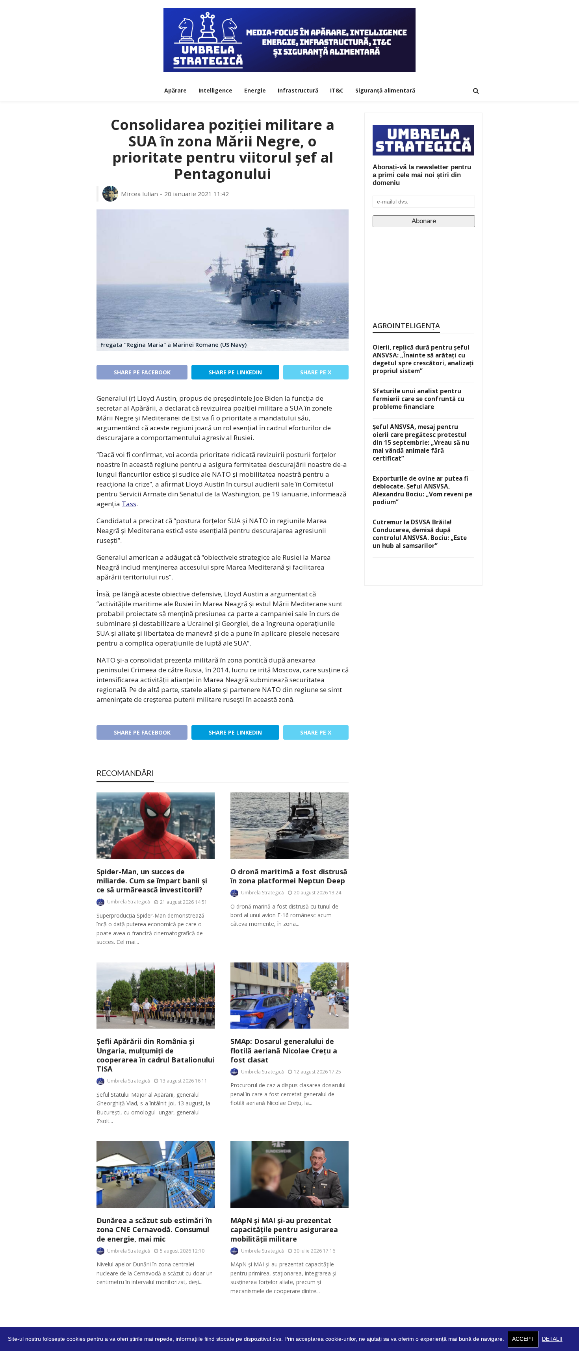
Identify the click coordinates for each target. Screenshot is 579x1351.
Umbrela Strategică (128, 901)
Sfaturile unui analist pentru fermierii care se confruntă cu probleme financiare (418, 399)
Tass (129, 503)
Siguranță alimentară (385, 90)
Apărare (175, 90)
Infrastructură (298, 90)
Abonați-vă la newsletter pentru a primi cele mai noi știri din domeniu (422, 175)
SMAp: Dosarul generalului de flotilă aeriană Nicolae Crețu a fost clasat (283, 1050)
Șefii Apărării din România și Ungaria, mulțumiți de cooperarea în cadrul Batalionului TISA (155, 1055)
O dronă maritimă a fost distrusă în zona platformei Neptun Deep (288, 876)
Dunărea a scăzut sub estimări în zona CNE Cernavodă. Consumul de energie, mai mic (154, 1230)
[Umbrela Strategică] (289, 40)
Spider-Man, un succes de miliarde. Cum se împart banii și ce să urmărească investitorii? (151, 881)
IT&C (336, 90)
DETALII (552, 1339)
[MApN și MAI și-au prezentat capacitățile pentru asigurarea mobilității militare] (289, 1174)
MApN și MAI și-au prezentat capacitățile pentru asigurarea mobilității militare (284, 1230)
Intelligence (215, 90)
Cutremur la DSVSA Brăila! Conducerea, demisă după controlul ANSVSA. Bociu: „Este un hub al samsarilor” (420, 534)
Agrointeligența (406, 325)
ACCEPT (523, 1339)
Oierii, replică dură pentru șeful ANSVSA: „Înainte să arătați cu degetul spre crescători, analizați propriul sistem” (423, 359)
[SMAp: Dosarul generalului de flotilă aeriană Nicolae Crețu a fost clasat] (289, 995)
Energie (255, 90)
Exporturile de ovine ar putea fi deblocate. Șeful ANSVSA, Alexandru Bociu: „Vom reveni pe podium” (422, 490)
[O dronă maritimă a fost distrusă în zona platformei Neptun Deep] (289, 825)
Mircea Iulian (139, 194)
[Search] (475, 90)
